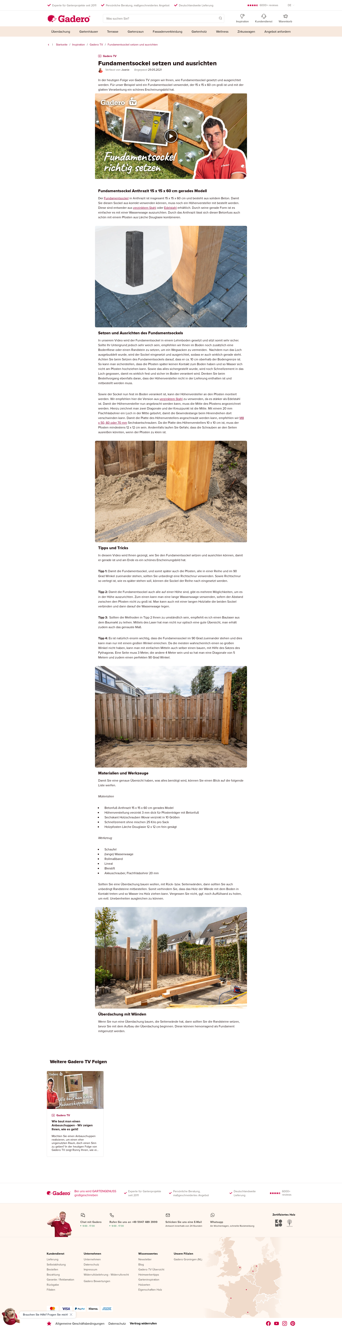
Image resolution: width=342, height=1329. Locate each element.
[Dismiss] (71, 1314)
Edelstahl (170, 207)
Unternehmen (92, 1254)
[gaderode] (292, 1323)
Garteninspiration (148, 1280)
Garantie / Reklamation (60, 1280)
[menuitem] (61, 31)
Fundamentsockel (116, 198)
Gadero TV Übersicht (151, 1269)
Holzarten (144, 1285)
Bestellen (52, 1269)
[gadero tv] (48, 45)
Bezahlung (53, 1275)
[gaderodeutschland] (268, 1323)
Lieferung (52, 1259)
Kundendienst (55, 1254)
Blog (141, 1264)
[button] (214, 18)
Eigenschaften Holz (150, 1290)
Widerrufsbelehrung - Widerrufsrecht (106, 1275)
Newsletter (145, 1259)
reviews (269, 5)
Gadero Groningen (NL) (188, 1259)
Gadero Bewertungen (97, 1281)
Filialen (51, 1290)
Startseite (61, 45)
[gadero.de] (284, 1323)
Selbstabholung (56, 1264)
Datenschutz (91, 1264)
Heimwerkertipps (148, 1275)
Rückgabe (53, 1285)
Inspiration (78, 45)
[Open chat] (11, 1318)
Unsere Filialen (183, 1254)
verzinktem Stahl (144, 207)
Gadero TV (96, 45)
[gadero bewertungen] (49, 1323)
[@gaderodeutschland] (276, 1323)
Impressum (90, 1269)
